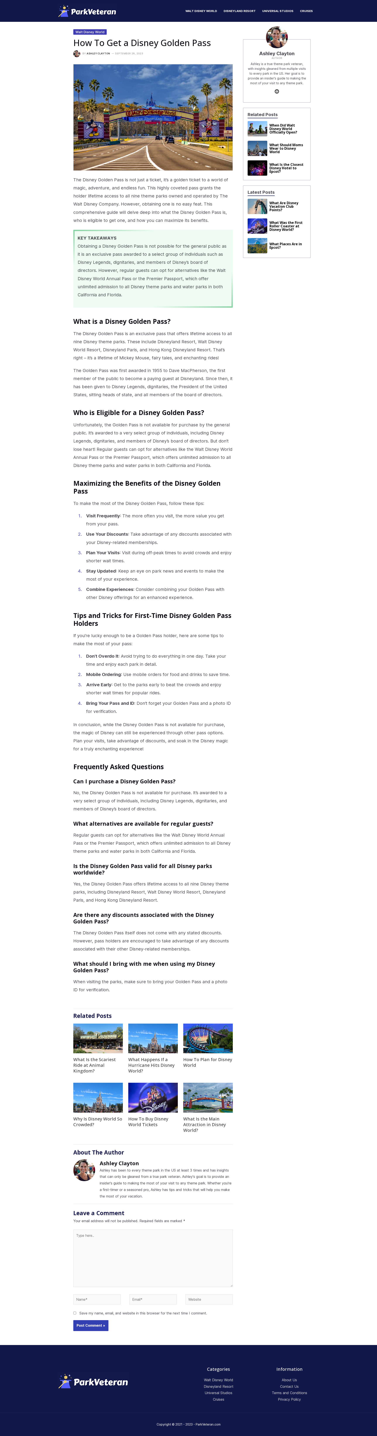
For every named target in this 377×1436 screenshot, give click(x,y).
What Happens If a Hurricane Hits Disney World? (151, 1065)
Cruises (218, 1399)
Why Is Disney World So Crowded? (97, 1121)
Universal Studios (218, 1393)
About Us (289, 1380)
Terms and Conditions (289, 1393)
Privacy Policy (289, 1399)
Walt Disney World (90, 32)
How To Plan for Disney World (207, 1062)
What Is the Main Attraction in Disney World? (204, 1124)
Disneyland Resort (218, 1386)
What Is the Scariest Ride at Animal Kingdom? (94, 1065)
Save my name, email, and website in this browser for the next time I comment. (143, 1313)
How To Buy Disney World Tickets (148, 1121)
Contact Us (289, 1386)
